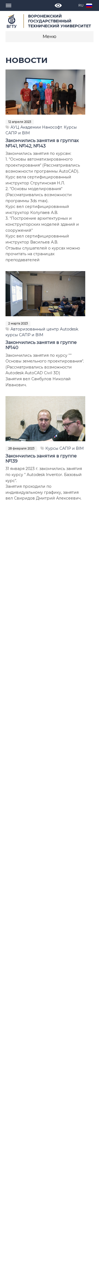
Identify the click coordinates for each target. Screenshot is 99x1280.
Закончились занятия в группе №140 (41, 345)
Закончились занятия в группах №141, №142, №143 (42, 143)
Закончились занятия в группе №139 (41, 458)
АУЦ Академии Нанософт (36, 127)
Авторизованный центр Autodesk (44, 329)
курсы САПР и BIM (24, 334)
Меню (49, 36)
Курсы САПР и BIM (64, 448)
